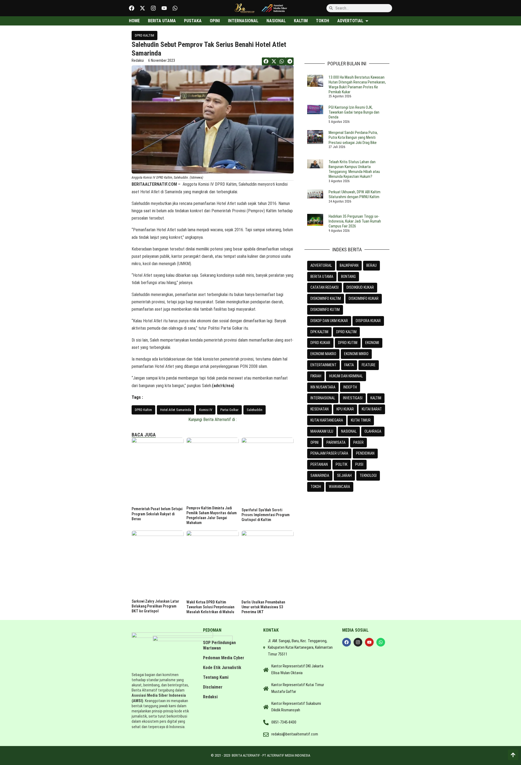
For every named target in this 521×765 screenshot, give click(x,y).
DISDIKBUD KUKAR (360, 287)
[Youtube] (164, 8)
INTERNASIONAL (322, 398)
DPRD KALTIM (144, 35)
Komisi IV (205, 410)
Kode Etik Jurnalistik (222, 667)
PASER (358, 442)
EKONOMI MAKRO (323, 354)
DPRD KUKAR (320, 342)
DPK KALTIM (319, 332)
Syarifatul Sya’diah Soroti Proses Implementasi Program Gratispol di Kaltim (266, 515)
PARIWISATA (335, 442)
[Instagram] (153, 8)
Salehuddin (254, 410)
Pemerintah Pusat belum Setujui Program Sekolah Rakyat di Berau (157, 514)
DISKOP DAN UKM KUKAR (329, 321)
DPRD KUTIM (347, 342)
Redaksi (210, 696)
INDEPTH (350, 387)
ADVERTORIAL (321, 265)
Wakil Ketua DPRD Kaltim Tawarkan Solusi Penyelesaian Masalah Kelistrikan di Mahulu (210, 607)
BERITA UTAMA (321, 276)
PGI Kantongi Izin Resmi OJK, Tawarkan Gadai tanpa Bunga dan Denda (354, 112)
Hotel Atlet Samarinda (175, 410)
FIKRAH (315, 376)
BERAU (371, 265)
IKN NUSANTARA (322, 387)
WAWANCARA (339, 486)
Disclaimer (213, 687)
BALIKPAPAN (349, 265)
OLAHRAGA (372, 431)
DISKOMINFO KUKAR (364, 298)
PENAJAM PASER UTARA (329, 453)
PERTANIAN (319, 464)
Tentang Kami (215, 677)
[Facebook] (131, 8)
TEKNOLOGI (368, 475)
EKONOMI (372, 342)
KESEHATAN (319, 409)
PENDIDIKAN (365, 453)
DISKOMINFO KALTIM (325, 298)
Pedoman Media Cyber (223, 657)
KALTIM (375, 398)
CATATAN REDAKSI (324, 287)
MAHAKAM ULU (321, 431)
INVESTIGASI (353, 398)
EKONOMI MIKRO (356, 354)
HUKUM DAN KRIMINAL (346, 376)
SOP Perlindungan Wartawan (219, 645)
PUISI (359, 464)
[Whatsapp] (175, 8)
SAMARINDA (319, 475)
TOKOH (315, 486)
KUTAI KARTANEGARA (326, 420)
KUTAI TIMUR (361, 420)
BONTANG (348, 276)
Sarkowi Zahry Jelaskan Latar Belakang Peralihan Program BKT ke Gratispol (155, 606)
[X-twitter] (142, 8)
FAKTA (349, 365)
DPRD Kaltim (143, 410)
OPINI (314, 442)
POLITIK (341, 464)
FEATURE (369, 365)
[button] (266, 61)
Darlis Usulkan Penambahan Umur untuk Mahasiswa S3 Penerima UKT (263, 607)
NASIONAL (349, 431)
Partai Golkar (229, 410)
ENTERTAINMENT (323, 365)
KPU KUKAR (345, 409)
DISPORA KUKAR (368, 321)
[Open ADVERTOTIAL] (367, 21)
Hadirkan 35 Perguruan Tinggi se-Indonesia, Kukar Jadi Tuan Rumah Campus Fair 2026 (355, 221)
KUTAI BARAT (372, 409)
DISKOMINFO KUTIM (325, 309)
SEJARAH (344, 475)
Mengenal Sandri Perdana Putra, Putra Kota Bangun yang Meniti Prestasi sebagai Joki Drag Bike (353, 137)
